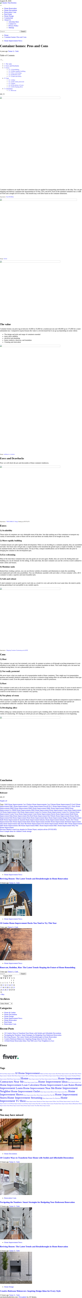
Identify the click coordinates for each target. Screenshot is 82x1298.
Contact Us (12, 24)
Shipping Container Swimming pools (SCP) (17, 650)
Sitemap (11, 28)
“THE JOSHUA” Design (12, 521)
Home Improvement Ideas (39, 818)
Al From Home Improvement (7, 1073)
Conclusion (9, 89)
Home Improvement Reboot (47, 1091)
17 (1, 987)
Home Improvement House (65, 816)
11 (3, 985)
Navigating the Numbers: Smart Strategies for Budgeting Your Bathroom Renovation (32, 1035)
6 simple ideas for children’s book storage (16, 831)
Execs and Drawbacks (12, 66)
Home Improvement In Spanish (14, 820)
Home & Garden (10, 1012)
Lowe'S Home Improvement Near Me (31, 1103)
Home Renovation (10, 8)
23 (14, 987)
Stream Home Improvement (27, 1105)
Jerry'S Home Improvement (63, 1101)
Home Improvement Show (61, 1091)
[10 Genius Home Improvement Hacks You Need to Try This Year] (16, 915)
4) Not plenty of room (17, 85)
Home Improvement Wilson (49, 1101)
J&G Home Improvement (73, 824)
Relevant (13, 90)
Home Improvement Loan (74, 1082)
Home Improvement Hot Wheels (44, 816)
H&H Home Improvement (37, 808)
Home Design (9, 16)
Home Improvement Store (30, 1095)
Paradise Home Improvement (61, 1103)
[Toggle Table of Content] (1, 60)
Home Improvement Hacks (46, 814)
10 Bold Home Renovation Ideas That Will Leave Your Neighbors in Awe (29, 1041)
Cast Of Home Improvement (49, 1075)
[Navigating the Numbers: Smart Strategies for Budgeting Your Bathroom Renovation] (16, 1194)
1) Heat (13, 80)
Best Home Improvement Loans (64, 1073)
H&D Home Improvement (19, 808)
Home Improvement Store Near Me (45, 1095)
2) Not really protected (17, 81)
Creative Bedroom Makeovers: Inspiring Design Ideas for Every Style (27, 1039)
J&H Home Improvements (9, 825)
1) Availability (15, 69)
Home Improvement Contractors (50, 1079)
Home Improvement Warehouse (34, 1101)
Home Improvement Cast (35, 1079)
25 (3, 990)
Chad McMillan (10, 196)
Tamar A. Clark (13, 51)
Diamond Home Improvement (63, 1075)
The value (9, 64)
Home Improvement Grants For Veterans (61, 812)
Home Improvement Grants (31, 1082)
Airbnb (5, 258)
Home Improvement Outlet (25, 1091)
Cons (7, 78)
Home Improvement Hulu (21, 818)
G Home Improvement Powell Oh (39, 806)
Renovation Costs (10, 12)
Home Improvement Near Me (39, 1088)
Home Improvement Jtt (35, 824)
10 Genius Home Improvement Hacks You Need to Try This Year (28, 923)
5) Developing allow (17, 87)
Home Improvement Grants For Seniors (33, 812)
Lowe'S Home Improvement (14, 1103)
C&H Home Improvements (13, 804)
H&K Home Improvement (55, 808)
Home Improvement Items (22, 822)
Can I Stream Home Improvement (58, 804)
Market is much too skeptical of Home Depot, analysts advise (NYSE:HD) (28, 829)
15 (12, 985)
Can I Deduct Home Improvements (35, 804)
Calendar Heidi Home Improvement (16, 1075)
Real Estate (8, 14)
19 (5, 987)
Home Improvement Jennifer (40, 822)
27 (7, 990)
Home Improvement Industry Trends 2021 (59, 820)
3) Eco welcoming (16, 73)
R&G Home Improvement (62, 825)
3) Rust (13, 83)
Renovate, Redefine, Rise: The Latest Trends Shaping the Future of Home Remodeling (37, 967)
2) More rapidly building (18, 71)
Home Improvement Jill (59, 822)
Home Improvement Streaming (24, 1097)
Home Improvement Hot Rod (23, 816)
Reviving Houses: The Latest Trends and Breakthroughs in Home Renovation (34, 879)
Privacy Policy (13, 26)
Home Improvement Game (58, 810)
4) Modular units (16, 74)
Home (24, 1078)
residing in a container (9, 454)
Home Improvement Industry (35, 820)
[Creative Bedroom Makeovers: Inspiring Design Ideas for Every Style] (16, 1283)
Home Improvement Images (58, 818)
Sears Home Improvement (13, 1105)
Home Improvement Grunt (28, 814)
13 (7, 985)
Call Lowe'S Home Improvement (33, 1075)
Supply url (3, 801)
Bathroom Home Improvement (48, 1073)
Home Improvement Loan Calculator (20, 1084)
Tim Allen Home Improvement (42, 1105)
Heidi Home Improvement (13, 1079)
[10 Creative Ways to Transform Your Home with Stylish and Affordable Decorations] (16, 1150)
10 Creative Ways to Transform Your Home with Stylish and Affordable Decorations (32, 1033)
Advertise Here (14, 22)
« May (2, 994)
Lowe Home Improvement (47, 1103)
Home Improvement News (13, 41)
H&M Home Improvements (21, 810)
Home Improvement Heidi (64, 814)
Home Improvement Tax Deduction (51, 1098)
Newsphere (22, 1297)
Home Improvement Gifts (11, 812)
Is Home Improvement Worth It (53, 824)
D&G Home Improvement (18, 806)
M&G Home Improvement (44, 825)
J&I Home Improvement (26, 825)
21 (10, 987)
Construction (8, 18)
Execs (7, 68)
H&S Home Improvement (40, 810)
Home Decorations (10, 10)
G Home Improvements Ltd (60, 806)
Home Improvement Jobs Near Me (15, 824)
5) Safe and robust (16, 76)
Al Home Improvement (27, 1073)
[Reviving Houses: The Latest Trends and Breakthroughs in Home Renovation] (16, 871)
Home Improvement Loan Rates (57, 1084)
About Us (7, 20)
